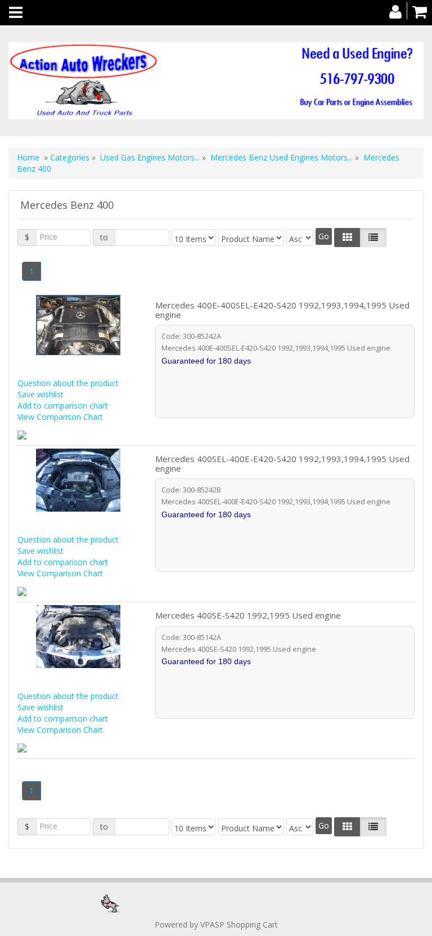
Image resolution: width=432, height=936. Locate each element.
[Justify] (373, 237)
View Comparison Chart (60, 416)
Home (28, 157)
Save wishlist (40, 394)
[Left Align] (347, 237)
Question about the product (68, 383)
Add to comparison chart (62, 405)
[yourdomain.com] (216, 81)
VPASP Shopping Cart (239, 924)
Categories (71, 157)
